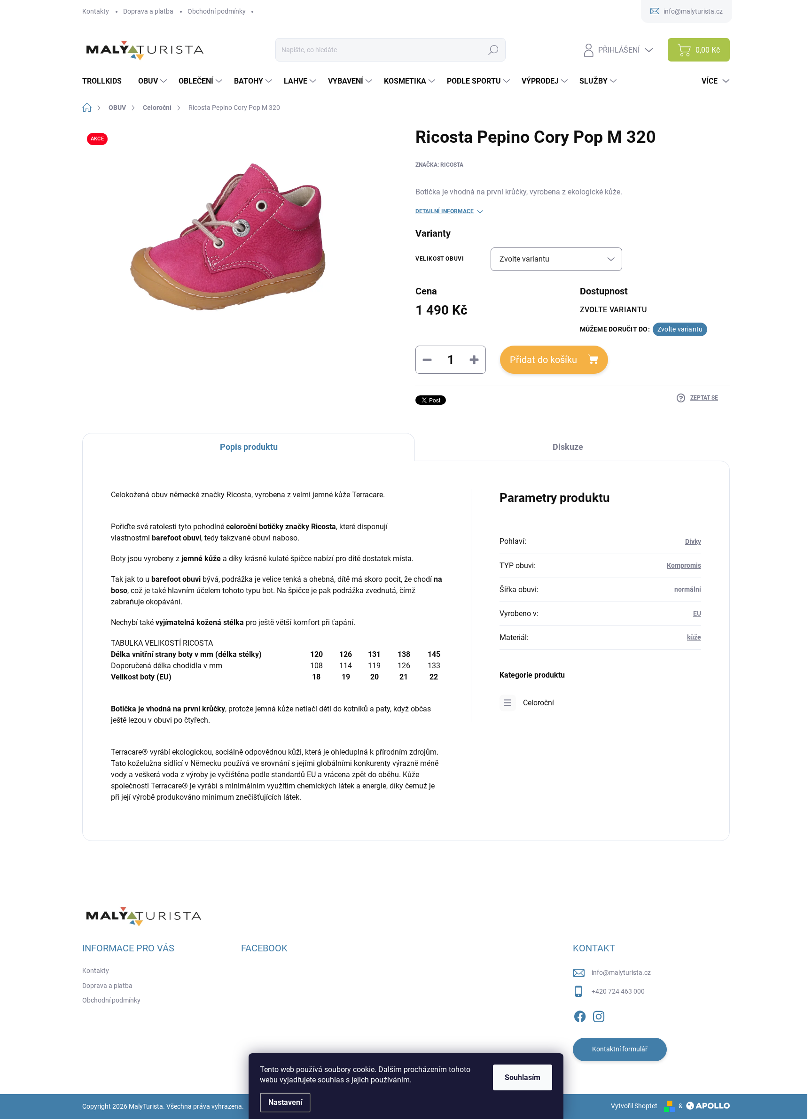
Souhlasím (522, 1077)
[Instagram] (599, 1015)
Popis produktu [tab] (249, 447)
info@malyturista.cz (621, 972)
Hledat (493, 50)
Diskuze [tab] (568, 447)
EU (697, 613)
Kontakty (95, 11)
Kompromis (684, 565)
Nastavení (285, 1102)
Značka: (439, 165)
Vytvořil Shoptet (634, 1106)
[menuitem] (105, 81)
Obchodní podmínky (216, 11)
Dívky (693, 541)
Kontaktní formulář (620, 1049)
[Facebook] (580, 1015)
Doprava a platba (148, 11)
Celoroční (538, 702)
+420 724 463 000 (618, 991)
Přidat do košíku (543, 359)
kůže (694, 637)
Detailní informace (444, 211)
